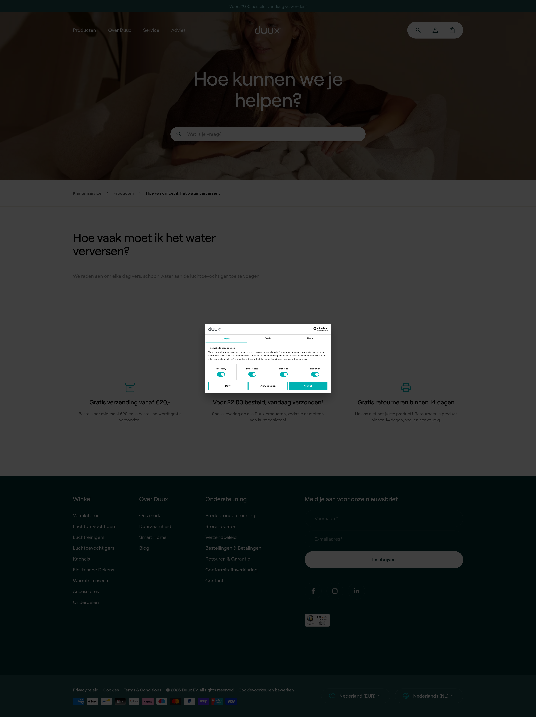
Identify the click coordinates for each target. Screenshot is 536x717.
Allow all (308, 386)
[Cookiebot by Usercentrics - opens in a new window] (315, 329)
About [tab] (310, 338)
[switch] (252, 374)
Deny (227, 386)
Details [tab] (268, 338)
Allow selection (268, 386)
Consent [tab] (226, 338)
